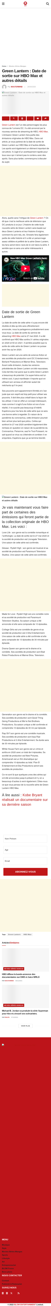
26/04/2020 (31, 87)
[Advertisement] (25, 35)
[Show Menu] (3, 4)
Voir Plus (25, 1026)
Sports (5, 1255)
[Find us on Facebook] (3, 1293)
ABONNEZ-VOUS (25, 871)
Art (3, 1262)
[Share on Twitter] (14, 118)
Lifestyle (6, 1258)
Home (4, 66)
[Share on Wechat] (30, 118)
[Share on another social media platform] (45, 118)
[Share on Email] (37, 118)
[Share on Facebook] (6, 118)
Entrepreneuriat (9, 1265)
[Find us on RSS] (18, 1293)
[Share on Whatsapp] (22, 118)
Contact (5, 1281)
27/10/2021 (14, 1017)
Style (4, 1248)
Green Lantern (8, 124)
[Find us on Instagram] (7, 1293)
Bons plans (7, 1272)
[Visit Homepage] (25, 3)
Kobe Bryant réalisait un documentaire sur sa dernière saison (25, 800)
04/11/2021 (18, 980)
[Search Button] (47, 4)
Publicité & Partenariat (12, 1284)
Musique (6, 1245)
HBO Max (43, 131)
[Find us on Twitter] (11, 1293)
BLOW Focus (8, 1268)
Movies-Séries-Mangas (17, 66)
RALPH (7, 1017)
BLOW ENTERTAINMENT (25, 1305)
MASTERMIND (16, 87)
